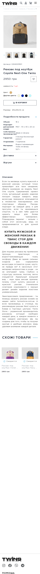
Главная (6, 8)
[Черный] (26, 95)
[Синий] (22, 95)
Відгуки (7, 163)
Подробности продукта (16, 117)
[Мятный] (30, 95)
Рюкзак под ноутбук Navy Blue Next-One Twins (29, 367)
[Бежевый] (18, 95)
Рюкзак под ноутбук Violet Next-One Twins (9, 367)
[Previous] (4, 55)
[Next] (36, 55)
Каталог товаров (18, 8)
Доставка (8, 156)
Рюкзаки (30, 8)
